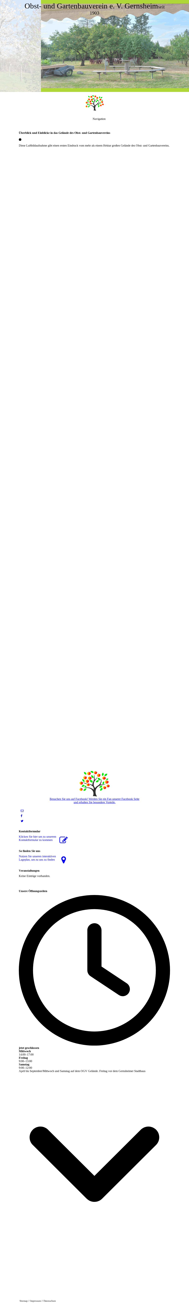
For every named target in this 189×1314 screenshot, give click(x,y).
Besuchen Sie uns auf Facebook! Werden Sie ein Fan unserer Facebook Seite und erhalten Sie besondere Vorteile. (94, 800)
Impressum (35, 1300)
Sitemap (24, 1300)
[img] (94, 46)
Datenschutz (50, 1300)
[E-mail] (22, 810)
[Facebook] (21, 815)
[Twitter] (22, 821)
